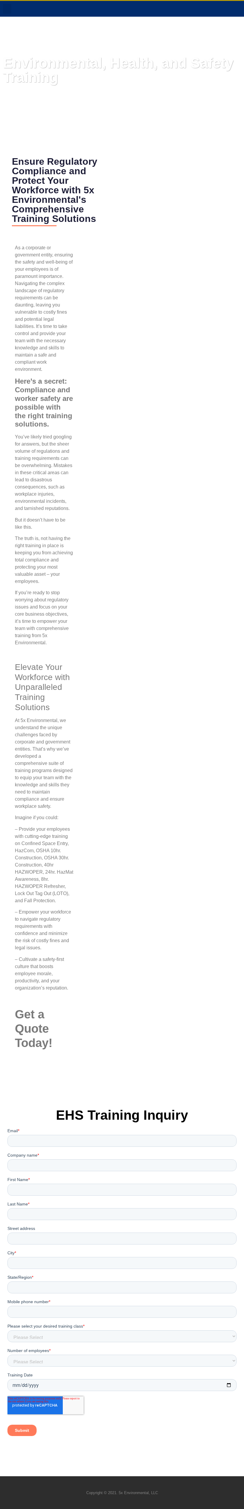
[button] (7, 9)
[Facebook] (202, 8)
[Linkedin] (214, 8)
